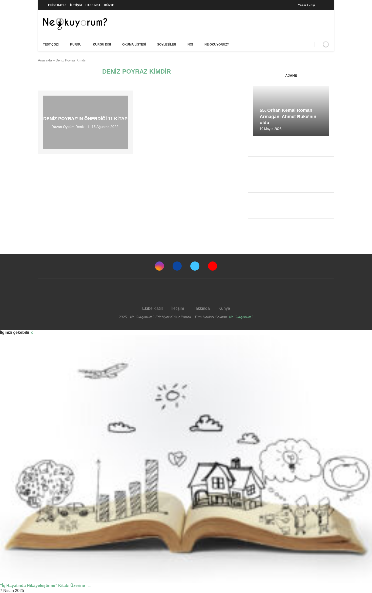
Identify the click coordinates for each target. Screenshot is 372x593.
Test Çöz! (51, 44)
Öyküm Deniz (74, 127)
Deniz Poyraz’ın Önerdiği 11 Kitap (85, 118)
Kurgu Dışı (102, 44)
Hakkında (93, 5)
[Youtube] (212, 266)
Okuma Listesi (134, 44)
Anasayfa (45, 60)
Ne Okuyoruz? (216, 44)
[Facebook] (324, 5)
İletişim (76, 5)
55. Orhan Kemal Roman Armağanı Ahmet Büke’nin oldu (288, 116)
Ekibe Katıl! (57, 5)
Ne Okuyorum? (241, 317)
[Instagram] (159, 266)
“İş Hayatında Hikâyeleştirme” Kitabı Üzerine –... (45, 585)
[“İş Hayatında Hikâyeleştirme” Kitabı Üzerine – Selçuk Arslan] (186, 459)
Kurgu (75, 44)
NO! (190, 44)
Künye (109, 5)
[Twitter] (194, 266)
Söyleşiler (166, 44)
